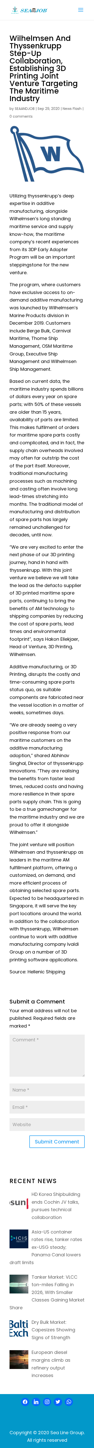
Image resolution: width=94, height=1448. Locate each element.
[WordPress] (57, 1402)
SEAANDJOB (25, 108)
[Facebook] (25, 1402)
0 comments (21, 116)
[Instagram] (47, 1402)
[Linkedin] (36, 1402)
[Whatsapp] (68, 1402)
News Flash (72, 108)
